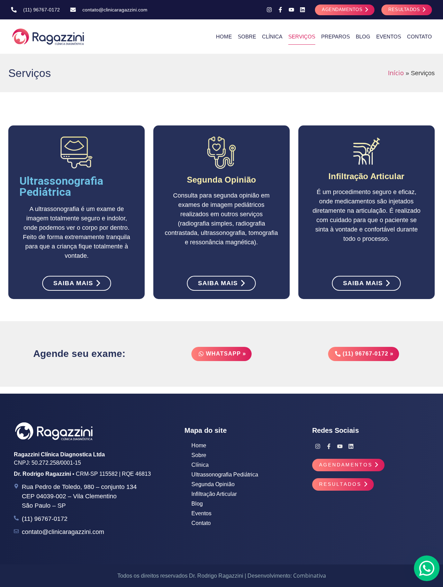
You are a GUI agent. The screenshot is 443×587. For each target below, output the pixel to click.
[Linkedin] (302, 9)
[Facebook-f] (280, 9)
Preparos (335, 37)
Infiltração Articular (214, 494)
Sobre (247, 37)
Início (396, 73)
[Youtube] (291, 9)
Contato (419, 37)
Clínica (272, 37)
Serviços (301, 37)
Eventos (388, 37)
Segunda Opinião (213, 484)
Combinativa (309, 575)
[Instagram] (269, 9)
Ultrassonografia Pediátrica (224, 475)
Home (224, 37)
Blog (363, 37)
